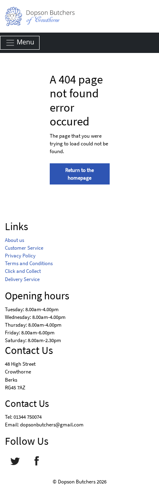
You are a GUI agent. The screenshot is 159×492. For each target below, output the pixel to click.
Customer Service (24, 247)
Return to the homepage (79, 174)
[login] (40, 16)
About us (14, 240)
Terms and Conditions (29, 263)
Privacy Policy (20, 255)
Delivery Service (22, 279)
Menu (24, 41)
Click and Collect (23, 271)
